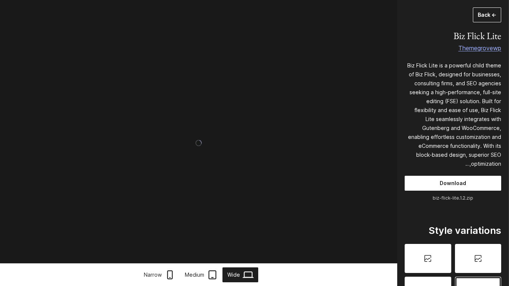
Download (453, 183)
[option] (478, 258)
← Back (487, 15)
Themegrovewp (479, 48)
